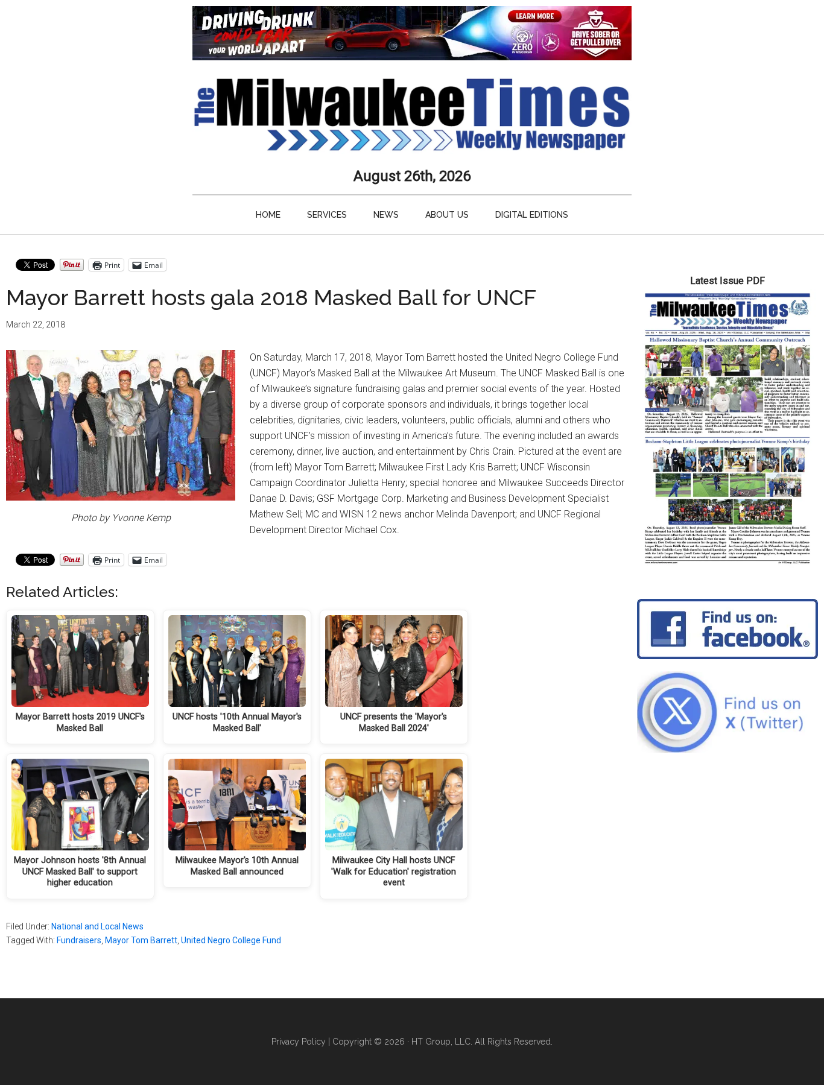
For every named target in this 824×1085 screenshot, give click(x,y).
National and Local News (97, 926)
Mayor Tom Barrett (141, 940)
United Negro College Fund (231, 940)
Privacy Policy (298, 1041)
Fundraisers (79, 940)
